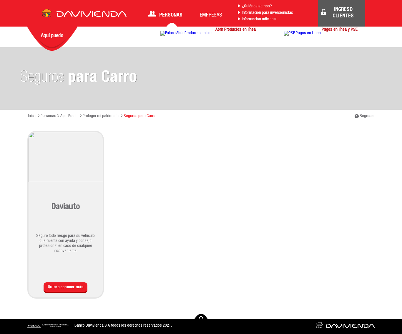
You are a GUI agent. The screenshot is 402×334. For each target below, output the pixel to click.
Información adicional (259, 19)
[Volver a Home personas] (84, 15)
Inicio (32, 116)
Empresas (211, 15)
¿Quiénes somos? (257, 6)
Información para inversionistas (267, 13)
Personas (170, 15)
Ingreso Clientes (343, 13)
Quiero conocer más (65, 287)
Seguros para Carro (139, 116)
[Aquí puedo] (52, 38)
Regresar (367, 116)
